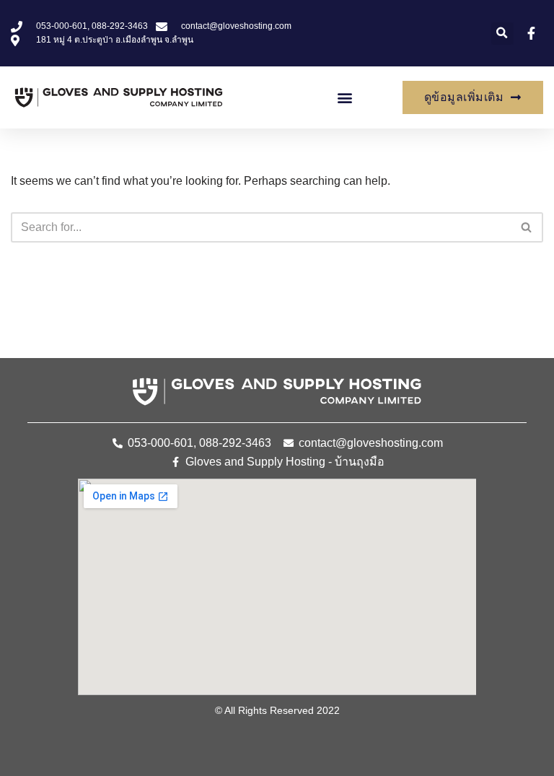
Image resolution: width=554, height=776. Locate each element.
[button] (502, 33)
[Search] (527, 227)
